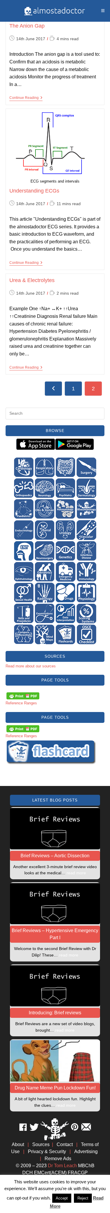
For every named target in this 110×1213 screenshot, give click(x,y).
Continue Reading (26, 98)
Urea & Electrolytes (32, 280)
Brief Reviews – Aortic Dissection (55, 855)
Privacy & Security (47, 1151)
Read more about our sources (31, 666)
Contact (65, 1144)
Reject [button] (82, 1198)
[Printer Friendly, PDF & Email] (23, 696)
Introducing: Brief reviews (55, 1012)
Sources (41, 1144)
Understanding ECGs (34, 191)
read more (76, 872)
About (18, 1144)
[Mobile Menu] (103, 11)
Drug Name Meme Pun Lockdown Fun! (55, 1087)
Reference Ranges (21, 703)
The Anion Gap (27, 26)
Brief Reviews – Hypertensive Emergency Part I (55, 934)
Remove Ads (58, 1158)
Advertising (86, 1151)
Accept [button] (62, 1198)
